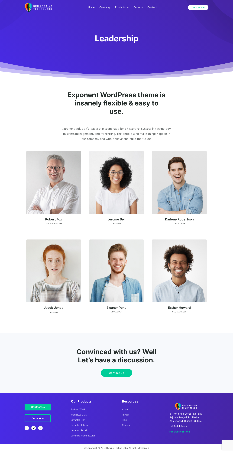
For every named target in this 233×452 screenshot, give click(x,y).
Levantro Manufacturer (83, 436)
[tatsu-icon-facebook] (28, 428)
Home (91, 7)
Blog (124, 420)
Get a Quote (198, 7)
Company (104, 7)
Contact (152, 7)
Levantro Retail (79, 430)
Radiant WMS (78, 410)
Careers (138, 7)
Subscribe (38, 418)
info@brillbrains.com (179, 432)
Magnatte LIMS (79, 415)
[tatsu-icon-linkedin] (40, 428)
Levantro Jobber (79, 425)
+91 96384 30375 (178, 426)
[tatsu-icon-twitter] (34, 428)
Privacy (125, 415)
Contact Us (116, 372)
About (125, 410)
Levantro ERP (78, 420)
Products (120, 7)
